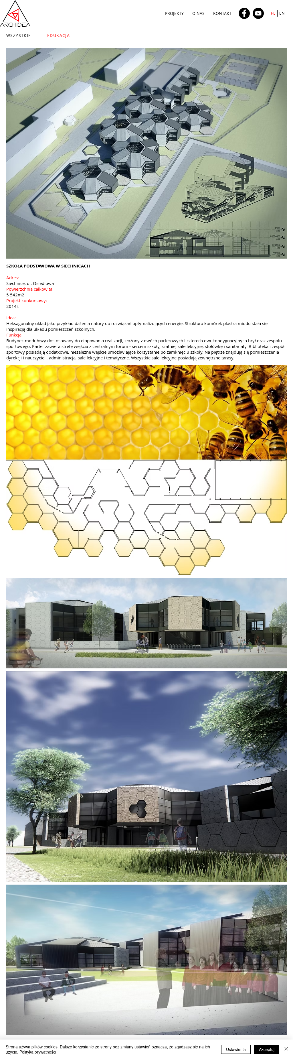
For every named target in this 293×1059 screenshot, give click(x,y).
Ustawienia (236, 1049)
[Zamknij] (286, 1049)
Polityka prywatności (37, 1052)
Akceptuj (266, 1049)
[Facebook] (244, 13)
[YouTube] (258, 13)
